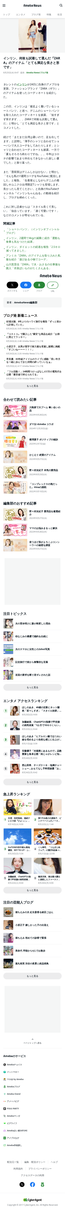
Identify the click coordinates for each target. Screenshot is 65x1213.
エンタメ (20, 14)
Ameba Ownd (13, 1093)
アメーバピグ (13, 1101)
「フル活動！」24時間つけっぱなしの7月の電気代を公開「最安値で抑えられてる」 (34, 373)
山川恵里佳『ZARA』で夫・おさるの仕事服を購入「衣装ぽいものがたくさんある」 (33, 266)
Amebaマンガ (13, 1115)
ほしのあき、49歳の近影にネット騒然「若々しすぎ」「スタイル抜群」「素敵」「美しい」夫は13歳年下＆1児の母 (41, 712)
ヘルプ (54, 1162)
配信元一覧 (13, 1162)
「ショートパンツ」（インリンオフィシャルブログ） (32, 231)
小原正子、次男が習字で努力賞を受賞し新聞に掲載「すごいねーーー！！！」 (33, 348)
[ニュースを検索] (61, 6)
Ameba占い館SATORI (17, 1130)
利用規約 (18, 1168)
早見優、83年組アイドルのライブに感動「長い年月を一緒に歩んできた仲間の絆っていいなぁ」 (33, 361)
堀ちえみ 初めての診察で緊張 (30, 937)
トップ (6, 14)
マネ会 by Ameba (15, 1079)
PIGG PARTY (13, 1108)
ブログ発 (36, 14)
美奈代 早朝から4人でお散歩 (30, 950)
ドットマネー (13, 1071)
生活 (59, 14)
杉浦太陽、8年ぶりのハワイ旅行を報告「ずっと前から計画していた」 (33, 323)
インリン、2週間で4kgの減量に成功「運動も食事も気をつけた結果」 (33, 240)
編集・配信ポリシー (34, 1162)
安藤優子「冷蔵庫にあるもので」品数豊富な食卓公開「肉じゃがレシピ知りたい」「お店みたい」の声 (42, 754)
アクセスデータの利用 (32, 1175)
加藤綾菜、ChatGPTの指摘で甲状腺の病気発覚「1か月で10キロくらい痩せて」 (41, 725)
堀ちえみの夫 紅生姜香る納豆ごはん (34, 912)
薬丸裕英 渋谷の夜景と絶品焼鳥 (32, 963)
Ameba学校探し (14, 1145)
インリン (22, 84)
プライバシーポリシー (40, 1168)
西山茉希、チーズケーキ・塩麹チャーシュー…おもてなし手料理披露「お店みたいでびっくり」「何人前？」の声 (42, 768)
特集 (49, 14)
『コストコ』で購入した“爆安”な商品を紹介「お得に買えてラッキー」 (33, 335)
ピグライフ (12, 1123)
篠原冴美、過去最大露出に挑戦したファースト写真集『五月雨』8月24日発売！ (50, 880)
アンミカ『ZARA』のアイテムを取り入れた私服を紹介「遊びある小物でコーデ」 (33, 257)
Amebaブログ (13, 1086)
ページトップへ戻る (33, 1043)
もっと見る (32, 385)
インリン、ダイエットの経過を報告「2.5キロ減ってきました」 (33, 248)
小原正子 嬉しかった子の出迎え (32, 924)
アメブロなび (13, 1137)
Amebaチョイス (14, 1064)
